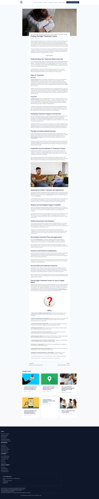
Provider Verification (4, 468)
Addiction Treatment (35, 34)
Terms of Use (3, 463)
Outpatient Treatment (63, 34)
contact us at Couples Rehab (60, 289)
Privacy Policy (3, 461)
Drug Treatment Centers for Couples (50, 356)
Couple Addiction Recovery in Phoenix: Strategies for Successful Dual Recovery (30, 388)
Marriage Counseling (4, 435)
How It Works (39, 2)
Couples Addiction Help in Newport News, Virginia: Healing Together (49, 388)
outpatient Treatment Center (35, 358)
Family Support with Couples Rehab (36, 364)
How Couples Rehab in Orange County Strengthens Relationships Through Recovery (68, 388)
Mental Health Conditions (5, 449)
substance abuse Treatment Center (47, 358)
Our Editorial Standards (5, 457)
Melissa (33, 38)
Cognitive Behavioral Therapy (36, 137)
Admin (26, 391)
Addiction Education (4, 450)
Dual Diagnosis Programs (5, 439)
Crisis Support (3, 467)
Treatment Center (57, 358)
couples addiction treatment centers (37, 356)
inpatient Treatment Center (61, 356)
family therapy (49, 194)
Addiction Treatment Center (44, 34)
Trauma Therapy (4, 438)
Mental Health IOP (4, 436)
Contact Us (3, 460)
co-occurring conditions (51, 63)
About (60, 2)
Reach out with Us (49, 55)
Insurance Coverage (4, 447)
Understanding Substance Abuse (63, 364)
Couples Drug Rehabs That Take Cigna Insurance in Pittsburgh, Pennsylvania (30, 412)
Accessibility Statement (5, 471)
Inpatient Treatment (54, 34)
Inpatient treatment (34, 79)
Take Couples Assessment (73, 2)
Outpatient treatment (35, 98)
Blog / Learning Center (5, 452)
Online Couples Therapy (5, 433)
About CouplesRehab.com (5, 456)
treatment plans (39, 239)
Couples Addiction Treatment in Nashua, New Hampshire (49, 401)
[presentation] (30, 379)
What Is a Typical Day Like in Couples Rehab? (68, 411)
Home (35, 2)
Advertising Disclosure (4, 470)
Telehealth (51, 2)
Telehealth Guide (4, 446)
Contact (63, 2)
